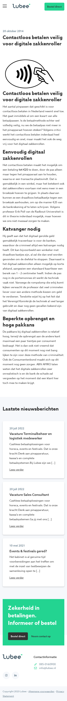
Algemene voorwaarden (41, 691)
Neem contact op (41, 636)
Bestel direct (54, 6)
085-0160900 (47, 664)
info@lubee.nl (47, 668)
